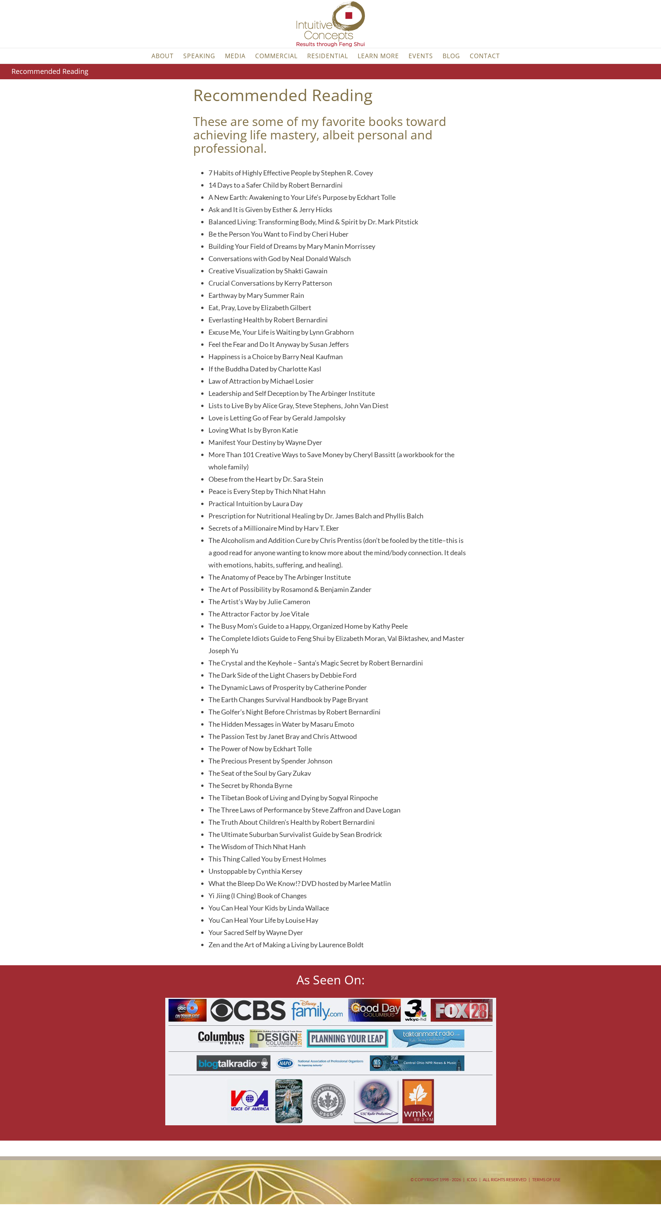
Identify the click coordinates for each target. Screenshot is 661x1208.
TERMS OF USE (546, 1179)
